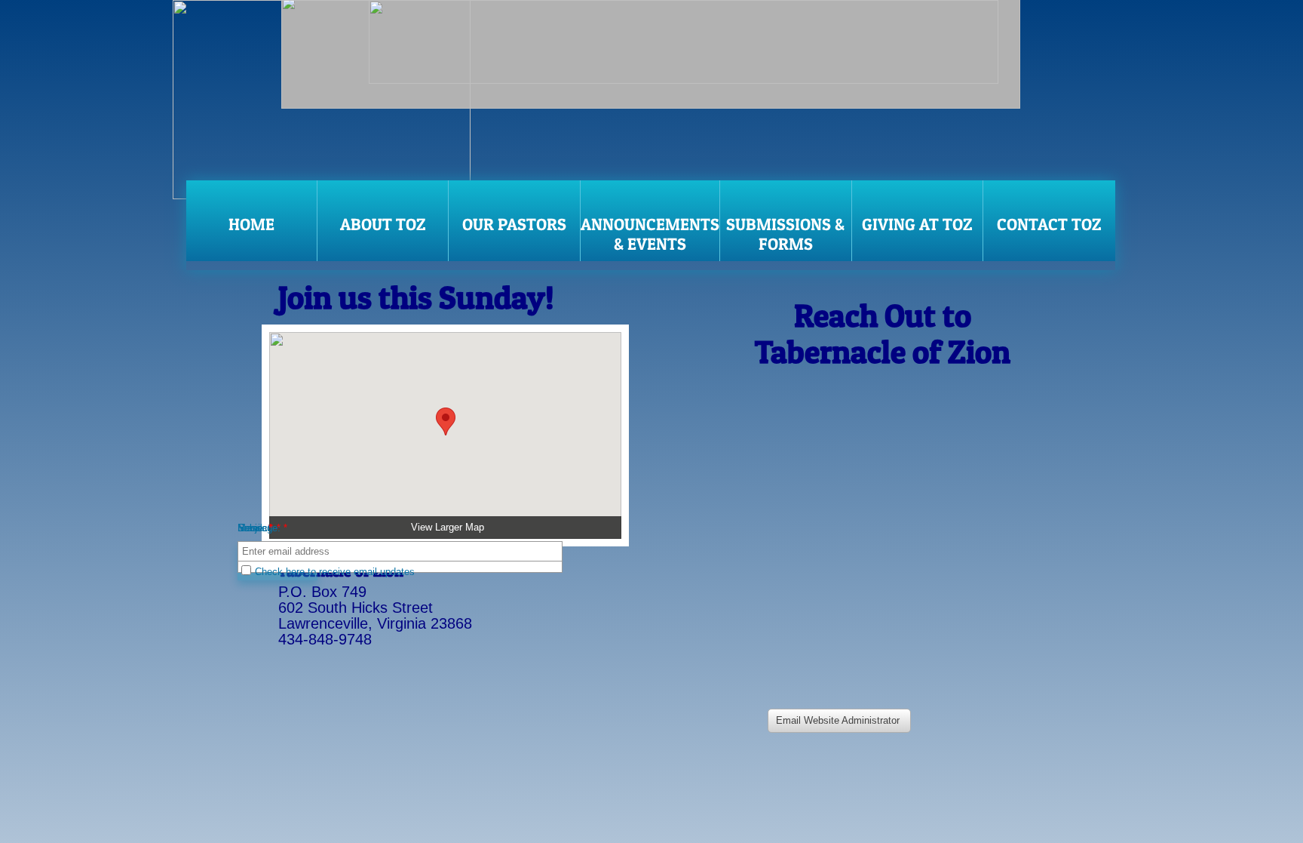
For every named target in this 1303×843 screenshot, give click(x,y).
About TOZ (383, 224)
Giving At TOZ (917, 224)
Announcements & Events (650, 234)
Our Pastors (514, 224)
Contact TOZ (1049, 224)
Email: (255, 528)
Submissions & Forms (785, 234)
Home (251, 224)
